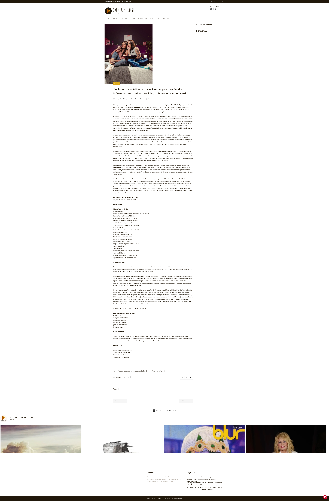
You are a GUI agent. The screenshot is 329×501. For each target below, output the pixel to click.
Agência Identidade (177, 498)
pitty (195, 490)
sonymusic (192, 481)
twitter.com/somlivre (119, 322)
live (200, 484)
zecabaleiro (208, 487)
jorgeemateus (220, 485)
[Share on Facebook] (122, 377)
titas (202, 477)
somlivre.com (117, 315)
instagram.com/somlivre (120, 318)
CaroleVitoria (124, 389)
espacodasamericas (214, 477)
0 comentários (152, 99)
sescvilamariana (201, 479)
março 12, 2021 (120, 99)
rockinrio (190, 479)
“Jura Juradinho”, (183, 188)
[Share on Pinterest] (130, 377)
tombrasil (196, 479)
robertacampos (190, 490)
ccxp (215, 479)
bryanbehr (221, 477)
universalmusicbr (190, 477)
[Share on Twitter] (125, 377)
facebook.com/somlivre (120, 320)
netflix (190, 484)
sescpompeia (191, 487)
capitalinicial (219, 487)
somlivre (207, 479)
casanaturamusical (209, 485)
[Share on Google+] (128, 377)
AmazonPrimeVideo (208, 489)
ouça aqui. (161, 112)
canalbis (198, 490)
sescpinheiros (213, 482)
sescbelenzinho (203, 482)
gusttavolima (206, 477)
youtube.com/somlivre (120, 325)
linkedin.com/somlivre (119, 327)
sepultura (219, 482)
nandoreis (196, 485)
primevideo (197, 477)
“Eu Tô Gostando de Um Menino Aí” (159, 190)
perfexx (212, 479)
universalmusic (200, 487)
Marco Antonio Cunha (137, 99)
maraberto (214, 487)
